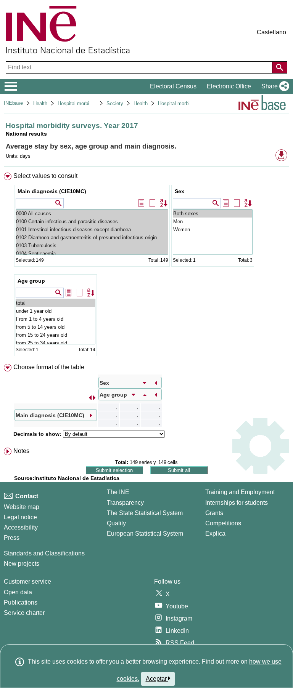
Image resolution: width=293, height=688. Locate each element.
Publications (20, 602)
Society (114, 103)
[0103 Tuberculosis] (92, 246)
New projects (21, 563)
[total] (55, 303)
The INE (118, 492)
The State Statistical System (145, 513)
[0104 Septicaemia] (92, 254)
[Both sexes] (212, 214)
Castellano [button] (271, 32)
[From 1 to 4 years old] (55, 319)
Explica (215, 533)
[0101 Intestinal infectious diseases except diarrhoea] (92, 230)
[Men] (212, 222)
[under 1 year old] (55, 311)
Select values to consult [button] (45, 176)
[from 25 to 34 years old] (55, 343)
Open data (18, 592)
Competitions (223, 523)
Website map (21, 507)
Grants (214, 513)
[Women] (212, 230)
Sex (179, 191)
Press (11, 537)
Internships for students (236, 502)
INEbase (13, 103)
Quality (116, 523)
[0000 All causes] (92, 214)
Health (40, 103)
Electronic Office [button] (229, 86)
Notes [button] (21, 451)
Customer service (27, 581)
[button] (273, 86)
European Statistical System (145, 533)
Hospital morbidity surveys (87, 103)
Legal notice (20, 517)
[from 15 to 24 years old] (55, 335)
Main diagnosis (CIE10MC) (52, 191)
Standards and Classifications (44, 553)
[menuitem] (146, 266)
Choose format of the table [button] (48, 367)
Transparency (125, 502)
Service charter (24, 613)
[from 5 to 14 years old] (55, 327)
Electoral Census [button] (173, 86)
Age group (31, 281)
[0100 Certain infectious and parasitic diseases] (92, 222)
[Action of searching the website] (279, 67)
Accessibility (21, 527)
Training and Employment (240, 492)
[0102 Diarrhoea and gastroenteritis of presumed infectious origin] (92, 238)
